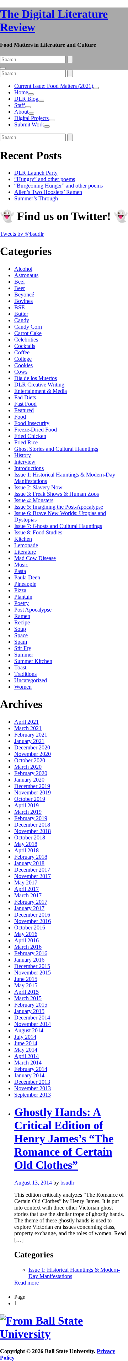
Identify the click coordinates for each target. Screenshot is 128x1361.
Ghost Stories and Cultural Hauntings (56, 449)
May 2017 (25, 882)
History (22, 455)
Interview (25, 462)
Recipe (22, 622)
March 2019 (28, 812)
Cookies (23, 365)
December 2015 (32, 966)
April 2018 (26, 850)
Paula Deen (27, 577)
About (21, 112)
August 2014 (28, 1030)
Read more (26, 1283)
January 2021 (29, 741)
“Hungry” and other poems (44, 179)
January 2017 (29, 908)
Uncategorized (30, 680)
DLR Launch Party (36, 173)
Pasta (20, 571)
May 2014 (25, 1050)
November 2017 (32, 876)
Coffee (22, 352)
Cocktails (24, 346)
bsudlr (67, 1183)
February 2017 (30, 902)
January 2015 (29, 1011)
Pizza (20, 590)
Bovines (23, 301)
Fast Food (25, 404)
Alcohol (23, 269)
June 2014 (25, 1043)
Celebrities (26, 339)
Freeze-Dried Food (35, 430)
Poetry (21, 603)
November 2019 (32, 792)
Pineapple (25, 584)
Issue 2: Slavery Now (38, 487)
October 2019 (29, 799)
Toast (20, 667)
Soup (20, 629)
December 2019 (32, 786)
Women (23, 687)
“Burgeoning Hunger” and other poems (58, 186)
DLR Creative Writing (39, 385)
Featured (24, 410)
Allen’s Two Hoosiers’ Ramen (48, 192)
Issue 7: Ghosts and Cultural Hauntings (58, 526)
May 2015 (25, 985)
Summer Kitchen (33, 661)
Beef (19, 282)
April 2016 (26, 940)
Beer (19, 288)
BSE (19, 307)
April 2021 (26, 722)
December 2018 (32, 825)
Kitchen (23, 539)
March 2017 (28, 895)
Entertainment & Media (40, 391)
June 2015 (25, 979)
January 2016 (29, 960)
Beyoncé (24, 294)
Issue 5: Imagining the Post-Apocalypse (58, 507)
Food (20, 417)
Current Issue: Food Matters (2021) (53, 86)
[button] (96, 88)
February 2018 (30, 857)
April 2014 (26, 1056)
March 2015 (28, 998)
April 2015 (26, 992)
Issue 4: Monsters (33, 500)
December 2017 (32, 870)
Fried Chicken (30, 436)
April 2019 (26, 805)
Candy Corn (28, 327)
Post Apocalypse (33, 610)
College (23, 359)
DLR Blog (26, 99)
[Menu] (3, 68)
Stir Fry (22, 648)
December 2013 (32, 1082)
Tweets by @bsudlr (22, 234)
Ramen (22, 616)
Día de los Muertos (35, 378)
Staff (19, 105)
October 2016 (29, 927)
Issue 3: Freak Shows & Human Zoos (56, 494)
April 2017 (26, 889)
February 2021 (30, 735)
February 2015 (30, 1005)
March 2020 (28, 767)
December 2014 (32, 1017)
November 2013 (32, 1088)
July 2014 (25, 1037)
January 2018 (29, 863)
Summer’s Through (36, 198)
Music (21, 565)
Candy (21, 320)
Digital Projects (31, 118)
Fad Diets (25, 397)
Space (21, 635)
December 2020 (32, 747)
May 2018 (25, 844)
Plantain (23, 597)
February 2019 (30, 818)
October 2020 (29, 760)
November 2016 (32, 921)
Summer (23, 655)
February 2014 (30, 1069)
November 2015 (32, 972)
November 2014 (32, 1024)
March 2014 (28, 1063)
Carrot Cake (28, 333)
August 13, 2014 (33, 1183)
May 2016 (25, 934)
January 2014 (29, 1075)
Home (21, 92)
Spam (20, 642)
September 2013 (32, 1095)
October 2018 (29, 837)
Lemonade (26, 545)
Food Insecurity (31, 423)
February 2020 (30, 773)
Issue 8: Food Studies (38, 532)
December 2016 (32, 915)
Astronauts (26, 275)
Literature (25, 552)
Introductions (29, 468)
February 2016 (30, 953)
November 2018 (32, 831)
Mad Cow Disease (35, 558)
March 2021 (28, 728)
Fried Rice (26, 442)
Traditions (25, 674)
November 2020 (32, 754)
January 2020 (29, 780)
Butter (21, 314)
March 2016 (28, 947)
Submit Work (29, 124)
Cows (20, 372)
